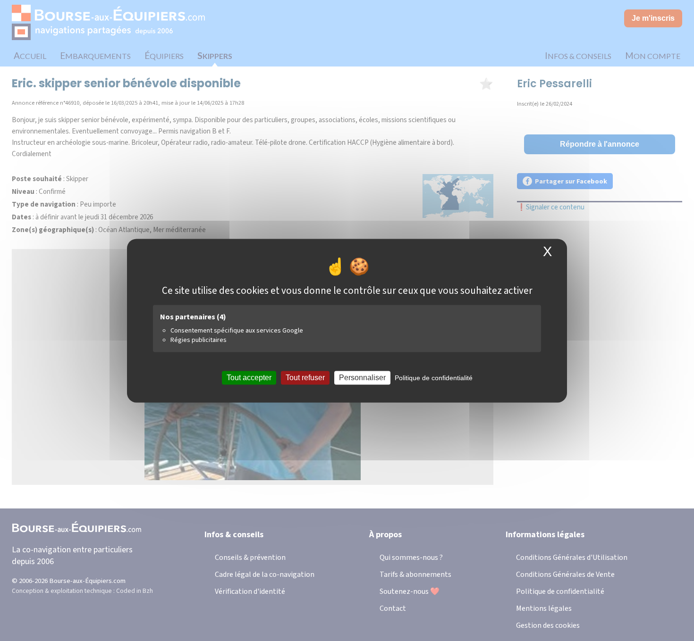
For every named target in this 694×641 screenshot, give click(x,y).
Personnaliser (362, 378)
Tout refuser (305, 378)
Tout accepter (249, 378)
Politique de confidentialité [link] (434, 378)
